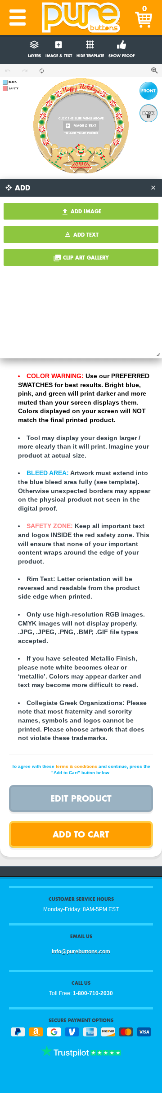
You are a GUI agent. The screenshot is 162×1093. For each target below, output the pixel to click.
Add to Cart (81, 834)
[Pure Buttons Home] (81, 17)
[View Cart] (144, 17)
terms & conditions (76, 766)
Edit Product (81, 798)
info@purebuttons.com (81, 951)
